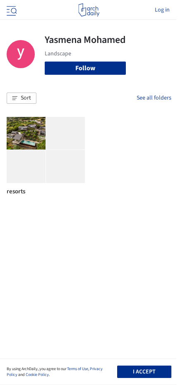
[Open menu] (11, 10)
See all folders (154, 98)
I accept (144, 372)
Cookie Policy (37, 375)
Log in (162, 10)
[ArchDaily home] (88, 10)
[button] (21, 98)
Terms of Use (77, 369)
